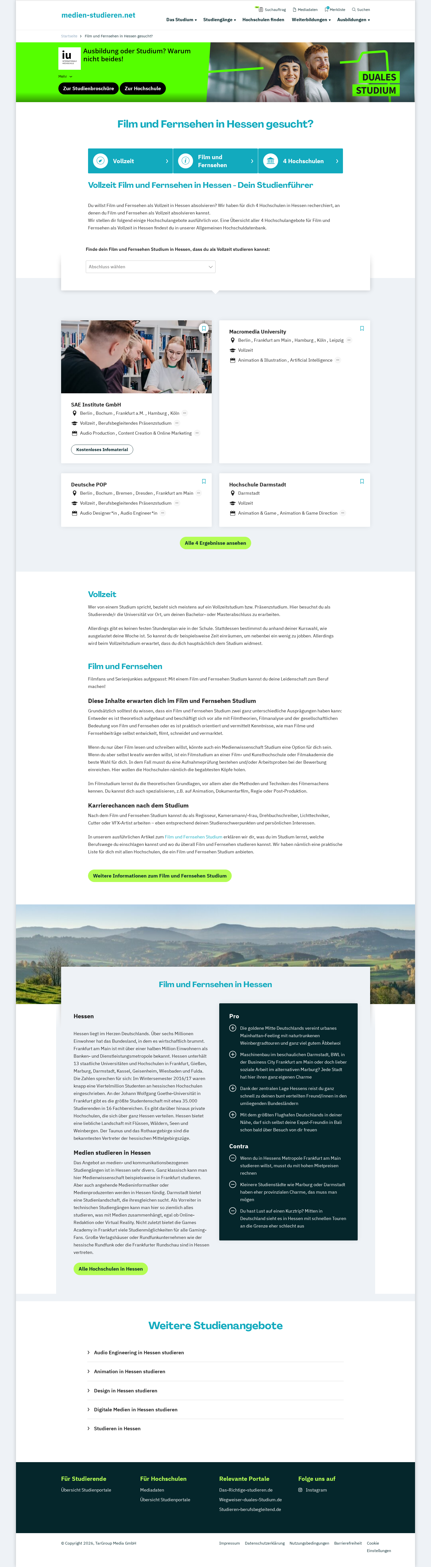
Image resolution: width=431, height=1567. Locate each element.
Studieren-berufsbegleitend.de (250, 1509)
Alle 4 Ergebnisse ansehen (215, 543)
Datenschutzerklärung (265, 1543)
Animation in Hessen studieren (129, 1371)
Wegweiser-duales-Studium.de (250, 1499)
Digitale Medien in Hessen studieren (135, 1409)
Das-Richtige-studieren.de (246, 1490)
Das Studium (179, 19)
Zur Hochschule (143, 88)
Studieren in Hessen (117, 1428)
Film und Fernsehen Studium (193, 837)
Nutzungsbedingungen (309, 1543)
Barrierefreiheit (348, 1543)
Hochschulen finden (263, 19)
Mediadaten (152, 1490)
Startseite (69, 36)
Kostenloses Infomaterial (102, 449)
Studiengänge (217, 19)
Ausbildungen (351, 19)
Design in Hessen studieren (125, 1390)
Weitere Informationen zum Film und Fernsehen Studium (160, 875)
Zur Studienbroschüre (88, 88)
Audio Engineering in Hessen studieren (139, 1352)
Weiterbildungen (309, 19)
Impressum (229, 1543)
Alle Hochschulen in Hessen (111, 1268)
